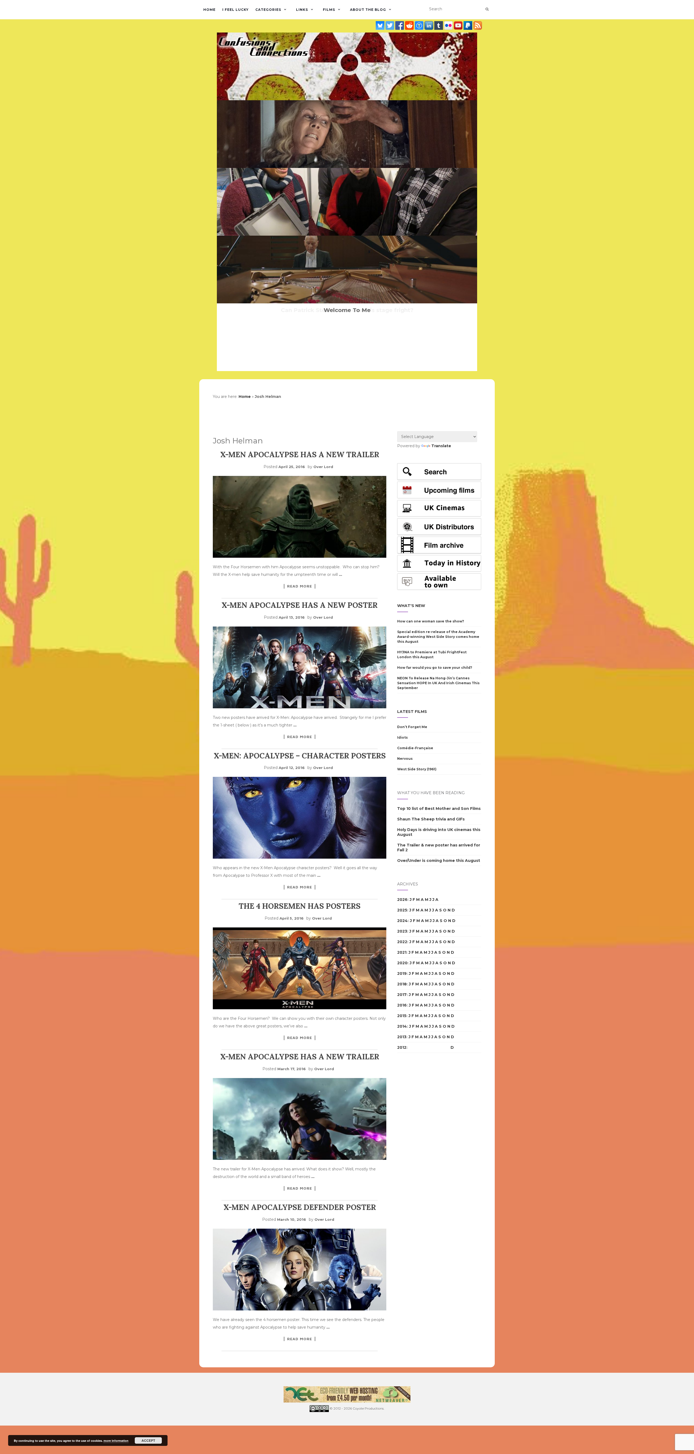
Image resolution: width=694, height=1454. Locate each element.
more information (116, 1441)
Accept (148, 1440)
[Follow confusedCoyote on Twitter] (390, 25)
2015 (401, 1015)
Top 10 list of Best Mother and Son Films (439, 808)
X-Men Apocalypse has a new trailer (299, 454)
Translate (441, 445)
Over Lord (323, 467)
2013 (401, 1036)
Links (302, 10)
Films (329, 10)
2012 (401, 1047)
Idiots (402, 737)
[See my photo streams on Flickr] (449, 25)
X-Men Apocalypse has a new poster (299, 605)
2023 (402, 931)
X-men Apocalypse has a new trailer (299, 1057)
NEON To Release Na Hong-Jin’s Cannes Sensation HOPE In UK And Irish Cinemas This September (438, 683)
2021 (401, 952)
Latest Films (412, 711)
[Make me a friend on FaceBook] (400, 25)
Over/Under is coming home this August (438, 860)
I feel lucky (235, 10)
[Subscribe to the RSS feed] (477, 25)
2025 (402, 910)
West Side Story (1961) (416, 769)
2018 (402, 984)
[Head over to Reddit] (410, 25)
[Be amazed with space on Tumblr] (439, 25)
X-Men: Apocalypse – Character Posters (300, 756)
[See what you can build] (420, 25)
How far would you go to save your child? (434, 668)
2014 (402, 1026)
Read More (299, 586)
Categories (268, 10)
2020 (402, 962)
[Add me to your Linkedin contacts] (429, 25)
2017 (402, 994)
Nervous (405, 759)
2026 (402, 899)
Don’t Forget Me (412, 727)
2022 (402, 941)
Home (209, 10)
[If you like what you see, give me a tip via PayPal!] (468, 25)
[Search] (487, 9)
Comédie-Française (415, 748)
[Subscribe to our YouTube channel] (459, 25)
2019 (402, 973)
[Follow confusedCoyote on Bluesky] (380, 25)
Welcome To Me (347, 310)
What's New (411, 605)
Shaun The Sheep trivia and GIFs (431, 819)
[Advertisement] (419, 1150)
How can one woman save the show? (430, 621)
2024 (402, 920)
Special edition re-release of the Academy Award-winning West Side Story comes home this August (438, 637)
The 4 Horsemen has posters (300, 906)
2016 (402, 1005)
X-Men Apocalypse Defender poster (299, 1207)
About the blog (368, 10)
